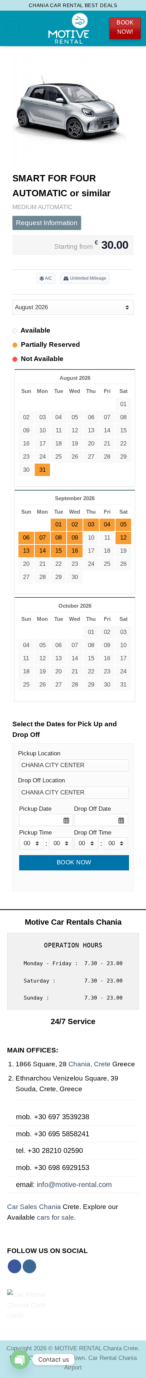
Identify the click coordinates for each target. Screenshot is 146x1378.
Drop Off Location (41, 780)
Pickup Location (39, 753)
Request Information (47, 222)
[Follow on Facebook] (14, 1266)
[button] (12, 28)
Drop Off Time (92, 832)
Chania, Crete (90, 1064)
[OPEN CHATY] (19, 1359)
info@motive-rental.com (74, 1184)
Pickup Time (35, 832)
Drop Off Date (92, 808)
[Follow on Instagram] (29, 1266)
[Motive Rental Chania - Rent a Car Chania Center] (68, 28)
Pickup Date (35, 808)
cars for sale (55, 1217)
